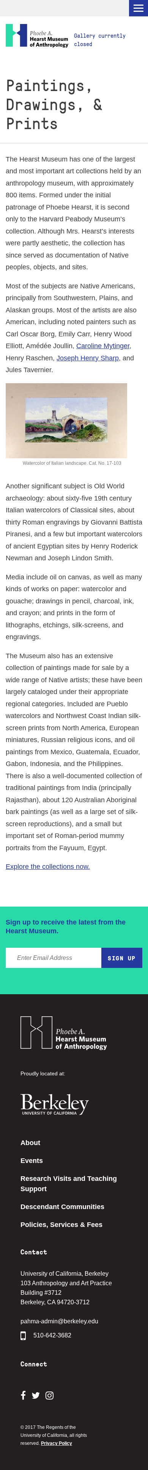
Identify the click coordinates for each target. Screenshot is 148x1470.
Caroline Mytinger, (103, 346)
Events (31, 1160)
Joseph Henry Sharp (88, 358)
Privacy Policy (56, 1443)
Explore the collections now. (48, 866)
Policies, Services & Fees (61, 1224)
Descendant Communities (62, 1207)
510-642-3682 (52, 1335)
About (30, 1143)
